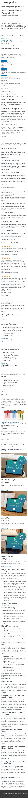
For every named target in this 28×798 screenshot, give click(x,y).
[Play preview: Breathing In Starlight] (4, 61)
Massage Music (9, 2)
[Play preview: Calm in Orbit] (4, 69)
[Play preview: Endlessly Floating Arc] (4, 75)
